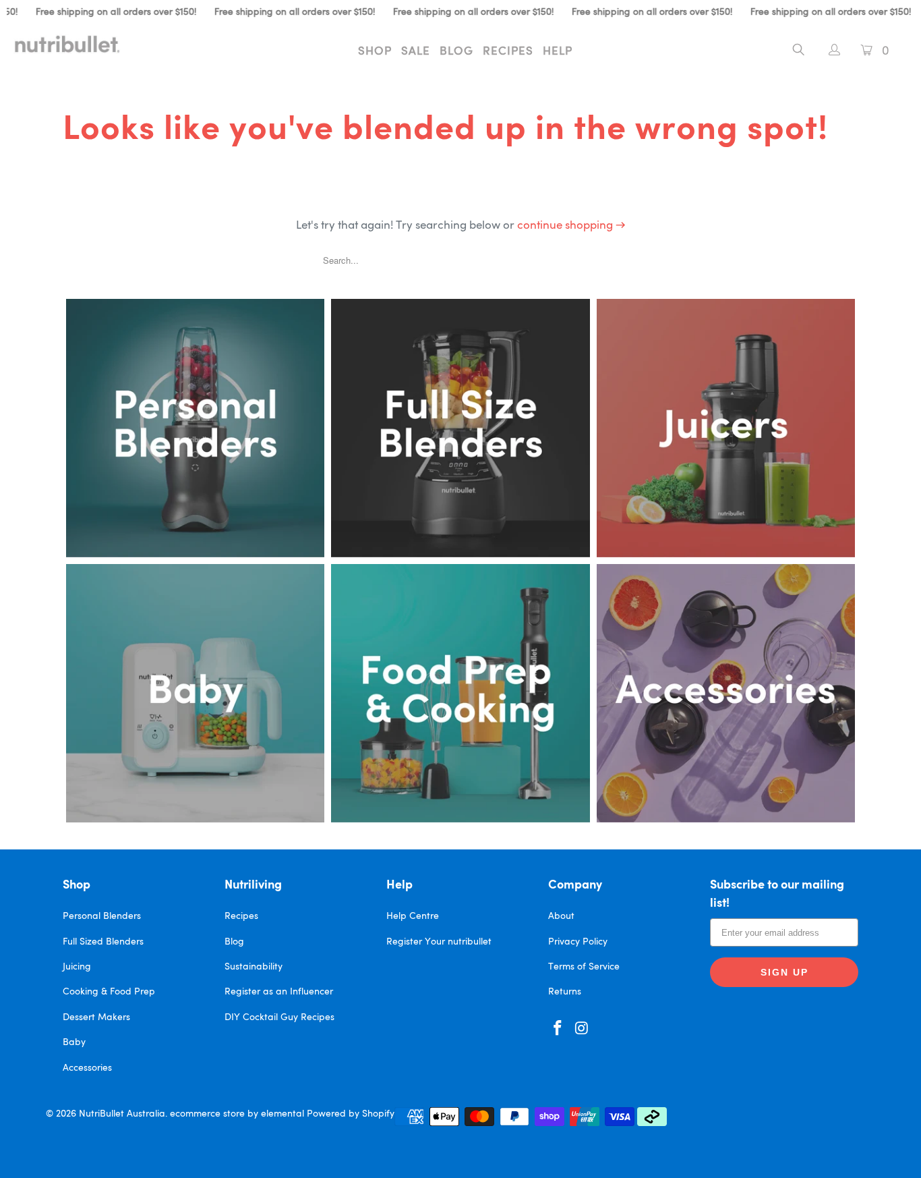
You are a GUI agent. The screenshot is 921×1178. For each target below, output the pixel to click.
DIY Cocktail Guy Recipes (279, 1017)
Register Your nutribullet (439, 942)
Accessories (87, 1068)
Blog (456, 51)
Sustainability (254, 967)
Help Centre (412, 916)
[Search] (798, 52)
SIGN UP (784, 972)
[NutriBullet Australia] (80, 44)
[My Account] (827, 52)
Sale (415, 51)
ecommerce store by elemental (237, 1114)
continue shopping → (571, 225)
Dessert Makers (96, 1017)
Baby (74, 1042)
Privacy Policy (577, 942)
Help (557, 51)
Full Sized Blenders (103, 942)
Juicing (77, 967)
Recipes (508, 51)
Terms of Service (584, 967)
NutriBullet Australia (122, 1114)
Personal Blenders (102, 916)
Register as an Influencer (279, 992)
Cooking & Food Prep (109, 992)
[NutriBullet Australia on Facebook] (558, 1029)
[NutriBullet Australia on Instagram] (582, 1029)
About (561, 916)
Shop (375, 51)
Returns (564, 992)
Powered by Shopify (350, 1114)
